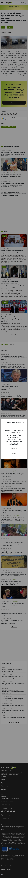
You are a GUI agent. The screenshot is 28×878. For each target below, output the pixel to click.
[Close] (23, 423)
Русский (14, 453)
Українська (14, 448)
